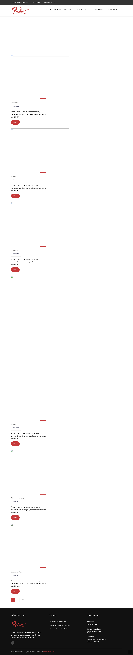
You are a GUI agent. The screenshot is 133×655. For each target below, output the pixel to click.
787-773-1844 (36, 2)
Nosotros (57, 9)
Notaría (67, 9)
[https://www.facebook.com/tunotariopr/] (12, 643)
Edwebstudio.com (49, 652)
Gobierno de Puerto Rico (58, 621)
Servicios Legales (83, 9)
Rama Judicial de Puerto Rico (59, 629)
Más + (15, 122)
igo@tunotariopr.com (94, 632)
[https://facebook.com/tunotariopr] (121, 2)
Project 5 (14, 176)
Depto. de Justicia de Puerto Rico (60, 625)
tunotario (16, 106)
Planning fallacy (17, 498)
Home (62, 34)
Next (23, 599)
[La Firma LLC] (20, 11)
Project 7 (14, 250)
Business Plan (16, 572)
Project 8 (14, 424)
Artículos (99, 9)
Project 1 (14, 103)
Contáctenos (111, 9)
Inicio (48, 9)
